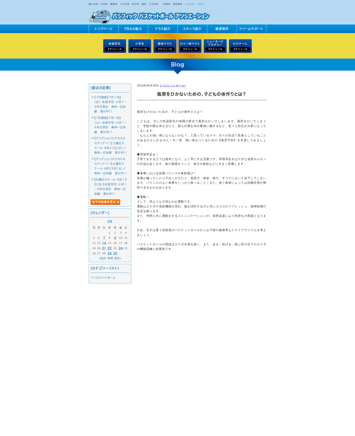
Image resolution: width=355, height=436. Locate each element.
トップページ (104, 28)
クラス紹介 (162, 28)
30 (115, 253)
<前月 (102, 258)
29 (110, 253)
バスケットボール (173, 85)
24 (121, 248)
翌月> (117, 258)
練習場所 (222, 28)
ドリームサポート (251, 28)
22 (110, 248)
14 (104, 243)
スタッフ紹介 (192, 28)
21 (104, 248)
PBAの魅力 (133, 28)
